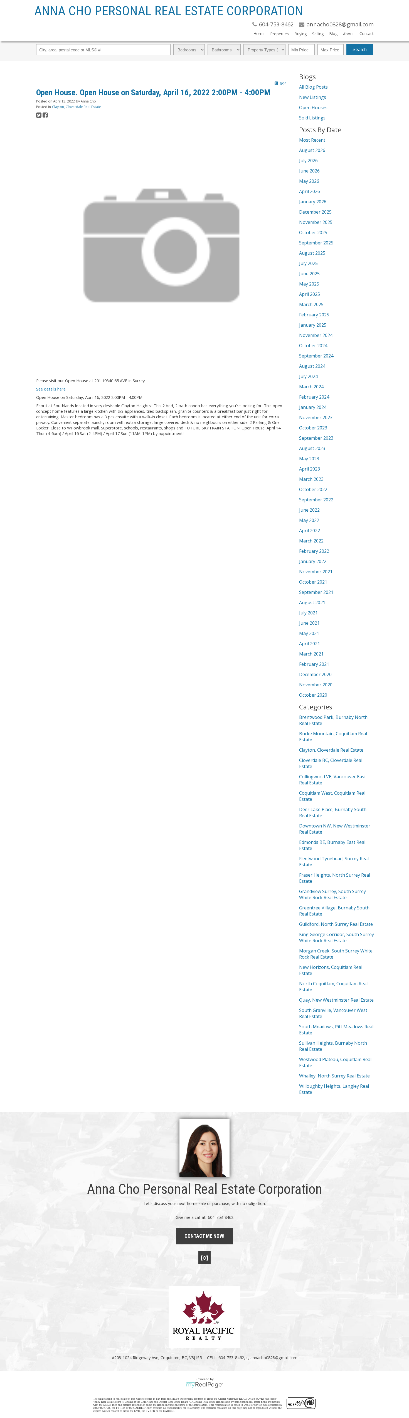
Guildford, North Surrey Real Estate (336, 924)
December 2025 (315, 212)
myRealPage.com (204, 1385)
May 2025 (309, 284)
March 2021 (311, 654)
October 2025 (313, 232)
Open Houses (313, 107)
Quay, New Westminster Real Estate (336, 1000)
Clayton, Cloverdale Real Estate (76, 106)
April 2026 (309, 191)
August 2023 (312, 448)
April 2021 (309, 644)
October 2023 (313, 428)
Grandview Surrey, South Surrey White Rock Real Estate (332, 894)
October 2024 (313, 345)
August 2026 (312, 150)
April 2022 (309, 530)
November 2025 (315, 222)
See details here (51, 389)
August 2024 (312, 366)
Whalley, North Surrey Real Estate (334, 1076)
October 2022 (313, 489)
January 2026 (312, 202)
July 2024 (308, 376)
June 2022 (309, 510)
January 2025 (312, 325)
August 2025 (312, 253)
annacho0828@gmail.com (273, 1357)
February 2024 (314, 397)
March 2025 (311, 304)
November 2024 (315, 335)
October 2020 (313, 695)
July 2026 (308, 160)
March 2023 (311, 479)
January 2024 (312, 407)
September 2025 (316, 243)
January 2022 (312, 561)
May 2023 (309, 459)
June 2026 (309, 171)
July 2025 (308, 263)
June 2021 (309, 623)
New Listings (312, 97)
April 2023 (309, 469)
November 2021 (315, 572)
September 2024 (316, 356)
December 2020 (315, 674)
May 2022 (309, 520)
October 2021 (313, 582)
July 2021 (308, 613)
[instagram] (204, 1257)
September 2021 (316, 592)
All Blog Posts (313, 87)
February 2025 (314, 315)
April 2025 (309, 294)
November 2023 (315, 417)
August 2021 (312, 602)
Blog (333, 33)
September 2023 (316, 438)
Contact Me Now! (204, 1236)
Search (360, 49)
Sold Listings (312, 118)
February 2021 (314, 664)
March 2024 (311, 387)
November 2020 (315, 685)
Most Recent (312, 140)
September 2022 (316, 500)
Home (259, 33)
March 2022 (311, 541)
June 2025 (309, 274)
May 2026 (309, 181)
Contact (366, 33)
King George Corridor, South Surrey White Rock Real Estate (336, 937)
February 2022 (314, 551)
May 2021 (309, 633)
